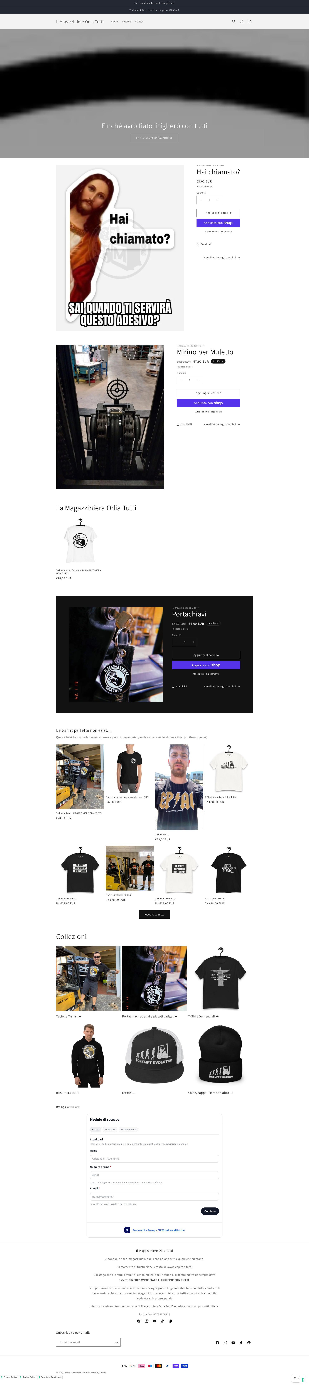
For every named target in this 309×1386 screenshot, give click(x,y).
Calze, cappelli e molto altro (208, 1093)
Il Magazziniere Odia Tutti (75, 1372)
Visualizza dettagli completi (220, 257)
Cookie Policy (29, 1377)
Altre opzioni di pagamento (218, 231)
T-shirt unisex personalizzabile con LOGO (127, 797)
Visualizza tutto (154, 914)
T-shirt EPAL (161, 834)
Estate (126, 1093)
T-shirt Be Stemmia (66, 898)
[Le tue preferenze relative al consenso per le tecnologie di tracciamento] (302, 1379)
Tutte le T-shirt (67, 1016)
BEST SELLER (65, 1093)
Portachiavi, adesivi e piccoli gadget (147, 1016)
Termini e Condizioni (51, 1377)
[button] (234, 21)
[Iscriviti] (116, 1342)
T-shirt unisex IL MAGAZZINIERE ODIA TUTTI (79, 813)
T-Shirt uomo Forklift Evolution (221, 797)
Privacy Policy (10, 1377)
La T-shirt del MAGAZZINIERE (154, 138)
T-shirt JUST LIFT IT (215, 898)
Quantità (201, 192)
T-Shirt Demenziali (201, 1016)
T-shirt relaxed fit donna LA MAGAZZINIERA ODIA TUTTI (78, 572)
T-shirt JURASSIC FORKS (118, 895)
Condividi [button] (206, 244)
